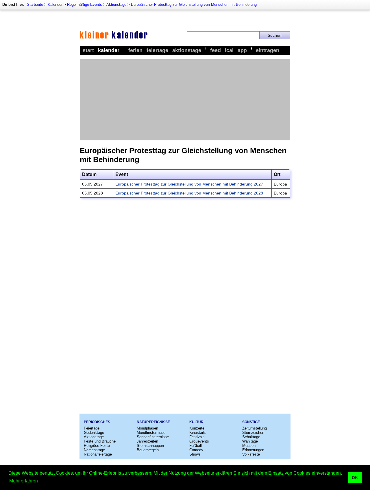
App (242, 50)
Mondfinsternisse (151, 432)
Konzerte (196, 428)
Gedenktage (94, 432)
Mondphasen (147, 428)
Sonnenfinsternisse (153, 437)
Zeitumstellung (254, 428)
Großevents (199, 441)
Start (88, 50)
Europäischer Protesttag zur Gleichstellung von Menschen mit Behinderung (194, 4)
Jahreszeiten (147, 441)
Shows (195, 454)
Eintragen (267, 50)
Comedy (196, 450)
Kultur (196, 422)
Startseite (35, 4)
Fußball (195, 445)
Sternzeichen (253, 432)
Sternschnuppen (150, 445)
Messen (249, 445)
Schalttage (251, 437)
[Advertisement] (185, 99)
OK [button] (355, 477)
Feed (215, 50)
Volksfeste (251, 454)
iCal (229, 50)
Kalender (55, 4)
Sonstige (251, 422)
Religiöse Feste (97, 445)
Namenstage (94, 450)
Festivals (197, 437)
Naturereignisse (153, 422)
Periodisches (97, 422)
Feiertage (157, 50)
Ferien (135, 50)
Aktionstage (116, 4)
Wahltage (250, 441)
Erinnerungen (253, 450)
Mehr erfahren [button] (23, 480)
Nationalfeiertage (98, 454)
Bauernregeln (148, 450)
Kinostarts (197, 432)
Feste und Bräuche (100, 441)
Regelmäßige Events (84, 4)
